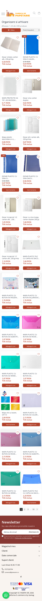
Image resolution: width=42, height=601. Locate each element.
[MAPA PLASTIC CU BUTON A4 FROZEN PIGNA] (10, 283)
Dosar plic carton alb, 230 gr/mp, (31, 138)
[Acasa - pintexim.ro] (18, 13)
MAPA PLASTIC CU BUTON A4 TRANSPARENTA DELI (31, 375)
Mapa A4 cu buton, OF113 (9, 414)
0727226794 (8, 569)
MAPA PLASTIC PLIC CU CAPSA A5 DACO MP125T (30, 257)
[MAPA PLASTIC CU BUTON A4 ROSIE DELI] (31, 322)
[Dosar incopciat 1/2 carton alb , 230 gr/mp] (10, 205)
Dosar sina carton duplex (30, 99)
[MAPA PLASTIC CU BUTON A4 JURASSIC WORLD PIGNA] (31, 283)
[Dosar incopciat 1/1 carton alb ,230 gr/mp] (10, 244)
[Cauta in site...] (34, 13)
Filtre (12, 30)
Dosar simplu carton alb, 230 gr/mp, (10, 58)
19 (33, 509)
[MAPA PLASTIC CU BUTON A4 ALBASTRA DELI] (10, 322)
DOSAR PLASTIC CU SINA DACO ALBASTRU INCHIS (30, 177)
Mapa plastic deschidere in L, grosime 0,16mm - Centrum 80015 (9, 138)
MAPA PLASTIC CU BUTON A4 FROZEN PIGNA (9, 296)
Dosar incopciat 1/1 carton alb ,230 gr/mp (10, 257)
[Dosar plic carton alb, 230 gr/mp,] (31, 125)
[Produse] (3, 14)
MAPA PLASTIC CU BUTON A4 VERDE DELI (9, 375)
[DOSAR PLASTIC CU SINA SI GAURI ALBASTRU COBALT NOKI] (31, 45)
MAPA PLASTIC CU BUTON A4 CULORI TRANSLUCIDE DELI (30, 414)
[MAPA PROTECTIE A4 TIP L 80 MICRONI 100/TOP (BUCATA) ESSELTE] (10, 86)
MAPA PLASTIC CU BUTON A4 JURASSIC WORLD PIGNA (31, 296)
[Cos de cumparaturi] (39, 13)
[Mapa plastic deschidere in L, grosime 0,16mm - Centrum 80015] (10, 125)
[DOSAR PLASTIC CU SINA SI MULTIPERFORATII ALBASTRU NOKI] (10, 164)
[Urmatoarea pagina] (36, 509)
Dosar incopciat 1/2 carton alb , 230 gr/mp (9, 218)
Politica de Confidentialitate (23, 538)
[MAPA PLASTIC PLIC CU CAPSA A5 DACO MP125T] (31, 244)
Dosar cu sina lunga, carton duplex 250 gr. (31, 218)
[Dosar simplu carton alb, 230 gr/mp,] (10, 45)
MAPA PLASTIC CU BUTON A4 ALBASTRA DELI (10, 336)
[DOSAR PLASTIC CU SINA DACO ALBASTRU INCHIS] (31, 164)
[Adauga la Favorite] (18, 38)
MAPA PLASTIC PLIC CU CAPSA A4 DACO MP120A (30, 492)
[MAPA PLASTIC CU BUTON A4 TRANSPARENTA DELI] (31, 361)
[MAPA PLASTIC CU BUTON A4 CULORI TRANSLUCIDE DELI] (31, 400)
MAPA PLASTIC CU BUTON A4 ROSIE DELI (30, 336)
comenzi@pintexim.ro (11, 572)
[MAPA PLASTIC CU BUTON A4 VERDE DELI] (10, 361)
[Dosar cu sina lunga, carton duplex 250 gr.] (31, 205)
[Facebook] (21, 577)
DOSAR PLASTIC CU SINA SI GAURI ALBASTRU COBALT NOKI (30, 58)
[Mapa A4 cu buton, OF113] (10, 400)
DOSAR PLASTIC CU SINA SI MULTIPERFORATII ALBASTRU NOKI (9, 177)
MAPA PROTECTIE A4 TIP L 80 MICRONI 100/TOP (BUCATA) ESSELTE (10, 99)
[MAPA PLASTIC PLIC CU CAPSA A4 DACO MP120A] (31, 479)
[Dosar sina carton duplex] (31, 86)
